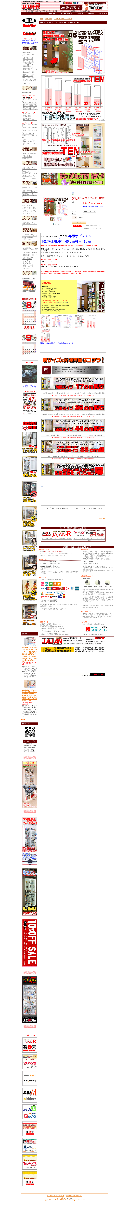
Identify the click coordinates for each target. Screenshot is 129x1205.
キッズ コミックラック (29, 211)
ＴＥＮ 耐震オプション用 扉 (63, 19)
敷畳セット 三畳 (27, 265)
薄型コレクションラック (29, 70)
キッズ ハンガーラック (29, 213)
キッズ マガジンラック (29, 208)
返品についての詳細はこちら (91, 226)
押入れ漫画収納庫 (27, 237)
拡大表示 (57, 224)
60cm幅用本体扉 (28, 68)
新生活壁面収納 (27, 157)
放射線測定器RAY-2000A (30, 248)
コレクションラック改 (29, 113)
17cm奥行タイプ (28, 57)
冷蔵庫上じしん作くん (29, 74)
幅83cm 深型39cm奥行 (30, 106)
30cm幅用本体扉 (28, 65)
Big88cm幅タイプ (28, 62)
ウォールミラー (27, 268)
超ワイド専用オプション (30, 109)
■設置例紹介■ (26, 92)
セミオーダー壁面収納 (29, 153)
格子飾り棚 (26, 262)
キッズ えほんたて (28, 205)
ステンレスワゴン (27, 167)
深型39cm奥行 (27, 118)
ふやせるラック (27, 83)
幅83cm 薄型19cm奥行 (30, 103)
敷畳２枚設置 (27, 263)
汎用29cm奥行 (27, 116)
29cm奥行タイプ (28, 59)
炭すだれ (26, 260)
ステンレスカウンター (29, 175)
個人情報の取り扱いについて (55, 1196)
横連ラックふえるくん (29, 77)
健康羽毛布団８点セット (29, 254)
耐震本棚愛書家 (27, 52)
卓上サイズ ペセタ (28, 141)
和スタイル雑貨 (27, 259)
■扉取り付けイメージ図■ (62, 302)
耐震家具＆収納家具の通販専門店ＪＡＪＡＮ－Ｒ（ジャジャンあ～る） (44, 1)
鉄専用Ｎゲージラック (29, 140)
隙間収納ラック (27, 172)
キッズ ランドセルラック (30, 210)
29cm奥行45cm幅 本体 (66, 414)
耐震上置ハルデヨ (27, 76)
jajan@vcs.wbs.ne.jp (94, 508)
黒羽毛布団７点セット (29, 256)
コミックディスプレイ (29, 71)
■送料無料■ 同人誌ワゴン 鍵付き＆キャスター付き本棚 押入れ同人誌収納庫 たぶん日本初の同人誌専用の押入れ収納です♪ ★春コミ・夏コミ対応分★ (29, 695)
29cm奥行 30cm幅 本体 (49, 414)
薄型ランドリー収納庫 (29, 178)
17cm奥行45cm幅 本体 (66, 393)
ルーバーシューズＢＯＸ (29, 236)
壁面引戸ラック (27, 158)
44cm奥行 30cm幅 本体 (51, 435)
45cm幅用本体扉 (28, 66)
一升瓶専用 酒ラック (29, 234)
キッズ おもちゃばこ (28, 207)
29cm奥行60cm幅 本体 (82, 414)
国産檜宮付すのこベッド (29, 190)
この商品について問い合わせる (92, 228)
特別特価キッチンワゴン (29, 176)
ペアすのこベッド (27, 193)
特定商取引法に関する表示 (74, 1196)
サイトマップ (103, 13)
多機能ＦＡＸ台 (27, 239)
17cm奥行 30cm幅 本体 (49, 393)
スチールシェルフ (27, 257)
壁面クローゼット (27, 155)
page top (102, 518)
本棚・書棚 (48, 19)
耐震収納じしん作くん (29, 73)
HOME (41, 19)
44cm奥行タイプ (28, 60)
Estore (69, 1198)
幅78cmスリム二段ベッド (29, 192)
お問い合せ (91, 13)
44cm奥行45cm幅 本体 (74, 435)
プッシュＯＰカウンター (29, 173)
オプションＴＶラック (29, 79)
